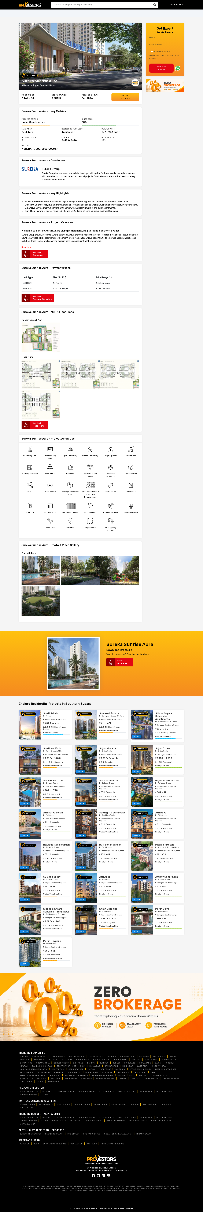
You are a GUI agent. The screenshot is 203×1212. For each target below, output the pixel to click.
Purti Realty (26, 1108)
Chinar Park (151, 1060)
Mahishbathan (76, 1069)
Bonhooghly (82, 1060)
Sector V (42, 1078)
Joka (82, 1066)
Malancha (116, 235)
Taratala (135, 1078)
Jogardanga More (66, 1066)
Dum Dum (104, 1063)
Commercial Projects (54, 1144)
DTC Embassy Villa (64, 1092)
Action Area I (39, 1057)
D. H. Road (78, 1063)
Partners (92, 1144)
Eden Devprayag (28, 1095)
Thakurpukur (151, 1078)
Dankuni (91, 1063)
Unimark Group (82, 1105)
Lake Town (142, 1066)
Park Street (140, 1072)
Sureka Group (28, 235)
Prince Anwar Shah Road (33, 1075)
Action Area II (57, 1057)
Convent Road (61, 1063)
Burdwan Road (101, 1060)
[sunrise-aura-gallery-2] (80, 570)
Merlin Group (150, 1105)
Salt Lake (144, 1075)
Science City (26, 1078)
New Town (107, 1072)
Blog (36, 1144)
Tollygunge (26, 1082)
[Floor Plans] (41, 374)
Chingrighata (169, 1060)
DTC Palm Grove (91, 1134)
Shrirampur (71, 1078)
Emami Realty (46, 1105)
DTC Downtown (164, 1092)
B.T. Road (144, 1057)
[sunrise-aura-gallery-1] (41, 570)
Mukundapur (26, 1072)
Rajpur (125, 235)
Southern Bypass (30, 238)
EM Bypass (129, 1063)
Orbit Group (63, 1105)
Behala (53, 1060)
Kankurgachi (111, 1066)
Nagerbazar (43, 1072)
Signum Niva (146, 1092)
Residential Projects (112, 1144)
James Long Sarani (42, 1066)
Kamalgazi (95, 1066)
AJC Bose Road (96, 1057)
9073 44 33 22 (176, 4)
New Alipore (91, 1072)
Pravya (44, 1095)
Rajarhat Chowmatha (76, 1075)
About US (25, 1144)
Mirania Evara (143, 1134)
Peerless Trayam (138, 1121)
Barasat (174, 1057)
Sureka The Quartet (30, 1134)
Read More (27, 247)
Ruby (132, 1075)
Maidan (91, 1069)
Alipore (112, 1057)
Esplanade (145, 1063)
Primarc (134, 1105)
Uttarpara (53, 1082)
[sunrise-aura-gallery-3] (119, 570)
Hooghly (169, 1063)
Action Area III (76, 1057)
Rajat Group (100, 1105)
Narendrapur (74, 1072)
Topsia (40, 1082)
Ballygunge (159, 1057)
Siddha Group (118, 1105)
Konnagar (127, 1066)
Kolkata (24, 1057)
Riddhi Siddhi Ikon (29, 1092)
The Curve (75, 1121)
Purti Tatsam (59, 1121)
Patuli (154, 1072)
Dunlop (116, 1063)
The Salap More (170, 1078)
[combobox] (153, 51)
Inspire (46, 1092)
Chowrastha (43, 1063)
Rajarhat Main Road (103, 1075)
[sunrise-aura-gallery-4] (41, 600)
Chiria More (26, 1063)
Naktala (58, 1072)
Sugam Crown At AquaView (118, 1134)
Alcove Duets (106, 1092)
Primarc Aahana (86, 1092)
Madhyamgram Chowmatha (34, 1069)
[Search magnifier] (155, 5)
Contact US (76, 1144)
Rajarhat (55, 1075)
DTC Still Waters (116, 1121)
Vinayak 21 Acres (127, 1092)
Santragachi (160, 1075)
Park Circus (123, 1072)
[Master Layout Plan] (41, 337)
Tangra (122, 1078)
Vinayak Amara (27, 1124)
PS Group (166, 1105)
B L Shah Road (127, 1057)
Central (136, 1060)
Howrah (24, 1066)
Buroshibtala (120, 1060)
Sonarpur (86, 1078)
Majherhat (105, 1069)
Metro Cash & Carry (140, 1069)
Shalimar (56, 1078)
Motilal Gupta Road (166, 1069)
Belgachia (66, 1060)
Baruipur (25, 1060)
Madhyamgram (159, 1066)
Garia (158, 1063)
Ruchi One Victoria (161, 1121)
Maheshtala (58, 1069)
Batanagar (39, 1060)
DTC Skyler (73, 1134)
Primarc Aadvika (94, 1121)
